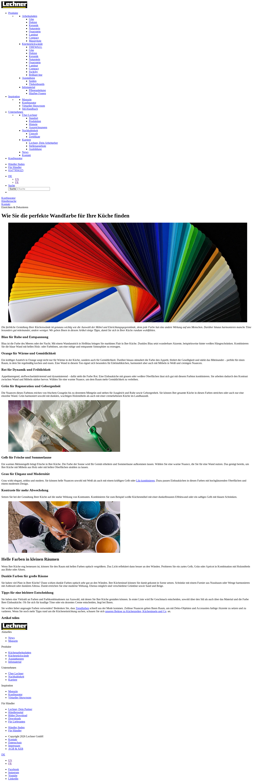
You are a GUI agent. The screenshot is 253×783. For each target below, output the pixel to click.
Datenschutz (15, 742)
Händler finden (16, 727)
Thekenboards (36, 84)
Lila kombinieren (145, 480)
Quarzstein (35, 31)
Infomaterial (14, 661)
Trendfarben (82, 608)
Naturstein (34, 28)
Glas (31, 19)
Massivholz (35, 40)
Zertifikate (34, 136)
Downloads (14, 718)
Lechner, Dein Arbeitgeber (43, 142)
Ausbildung (35, 149)
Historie (33, 124)
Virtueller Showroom (19, 697)
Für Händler (15, 167)
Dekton (33, 22)
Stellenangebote (37, 145)
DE (10, 176)
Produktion (35, 121)
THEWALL (35, 47)
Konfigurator (15, 694)
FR (17, 182)
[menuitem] (130, 53)
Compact (34, 37)
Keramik (33, 25)
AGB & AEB (15, 748)
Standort (33, 118)
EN (17, 179)
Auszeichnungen (38, 127)
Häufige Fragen (37, 93)
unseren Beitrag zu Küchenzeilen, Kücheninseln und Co (135, 611)
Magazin (13, 640)
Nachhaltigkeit (16, 676)
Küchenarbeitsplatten (19, 652)
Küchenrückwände (18, 655)
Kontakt (12, 739)
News (11, 637)
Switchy (33, 71)
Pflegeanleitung (37, 90)
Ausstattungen (16, 658)
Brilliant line (35, 74)
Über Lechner (15, 673)
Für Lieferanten (16, 721)
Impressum (14, 745)
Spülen (32, 81)
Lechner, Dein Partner (20, 709)
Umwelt (33, 133)
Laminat (33, 34)
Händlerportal (15, 712)
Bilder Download (17, 715)
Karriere (12, 679)
